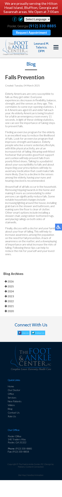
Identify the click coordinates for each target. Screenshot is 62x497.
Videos (11, 405)
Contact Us (14, 412)
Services (12, 397)
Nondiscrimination (35, 475)
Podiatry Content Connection (31, 466)
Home (11, 386)
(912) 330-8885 (42, 26)
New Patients (15, 401)
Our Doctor (14, 390)
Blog (10, 408)
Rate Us (12, 416)
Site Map (22, 475)
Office (11, 393)
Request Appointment (31, 32)
